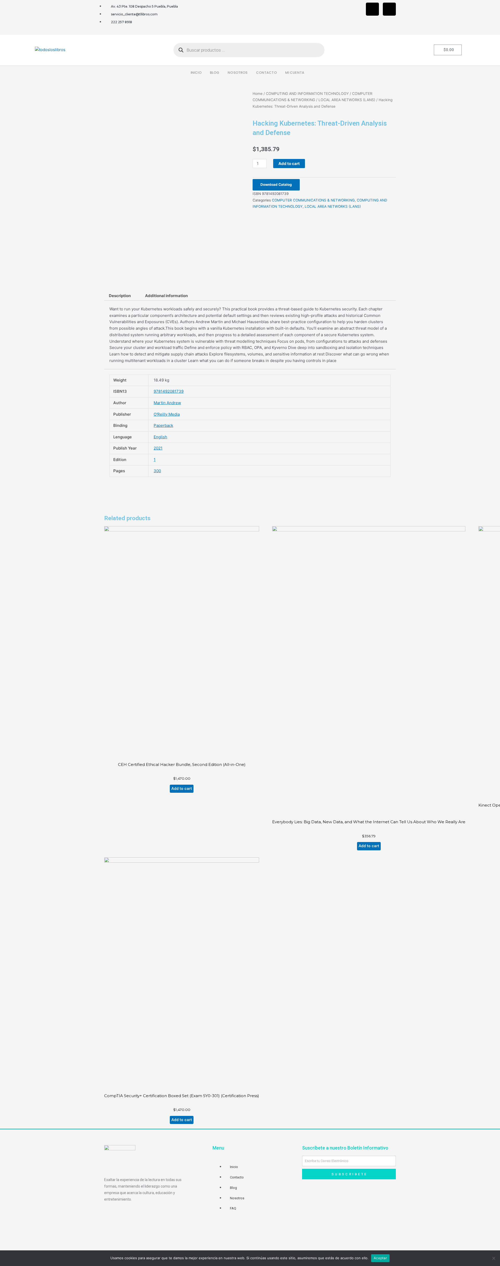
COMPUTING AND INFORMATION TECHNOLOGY (307, 93)
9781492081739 (169, 391)
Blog (215, 72)
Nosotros (237, 72)
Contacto (266, 72)
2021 (158, 448)
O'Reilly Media (167, 414)
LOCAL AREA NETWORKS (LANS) (346, 100)
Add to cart (289, 163)
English (160, 436)
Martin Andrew (167, 402)
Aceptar (380, 1258)
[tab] (119, 296)
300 (157, 470)
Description (120, 295)
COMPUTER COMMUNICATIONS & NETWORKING (313, 200)
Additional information (166, 295)
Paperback (163, 425)
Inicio (196, 72)
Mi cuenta (294, 72)
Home (257, 93)
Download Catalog (276, 184)
